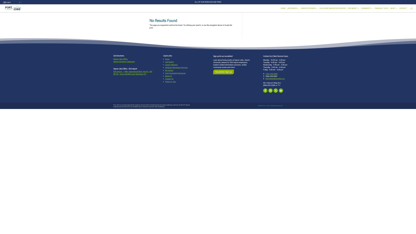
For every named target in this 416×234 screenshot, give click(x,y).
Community (366, 8)
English (8, 2)
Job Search (292, 8)
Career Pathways (308, 8)
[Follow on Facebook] (265, 90)
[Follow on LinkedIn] (281, 90)
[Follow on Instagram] (270, 90)
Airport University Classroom (124, 62)
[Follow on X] (276, 90)
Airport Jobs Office (120, 59)
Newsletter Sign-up (223, 72)
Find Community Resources (175, 73)
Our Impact (352, 8)
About (393, 8)
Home (283, 8)
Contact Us (169, 79)
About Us (168, 76)
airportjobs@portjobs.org (275, 79)
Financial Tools (382, 8)
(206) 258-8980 (272, 74)
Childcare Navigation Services (332, 8)
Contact (403, 8)
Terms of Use (170, 82)
